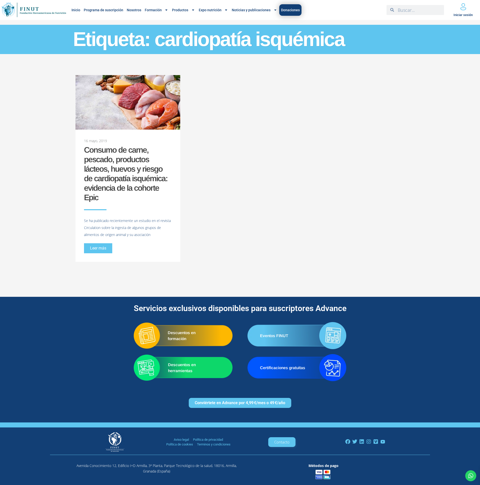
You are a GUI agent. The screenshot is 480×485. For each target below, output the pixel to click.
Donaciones (290, 10)
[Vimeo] (375, 441)
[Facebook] (347, 441)
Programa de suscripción (103, 10)
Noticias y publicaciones (251, 10)
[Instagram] (368, 441)
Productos (180, 10)
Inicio (76, 10)
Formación (153, 10)
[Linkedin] (361, 441)
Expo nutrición (210, 10)
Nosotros (134, 10)
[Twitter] (354, 441)
